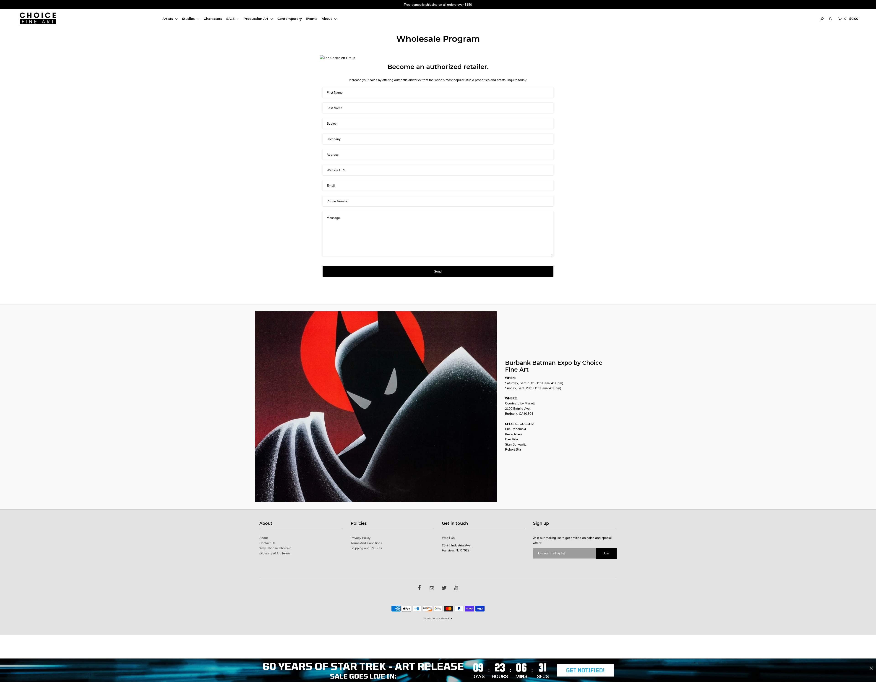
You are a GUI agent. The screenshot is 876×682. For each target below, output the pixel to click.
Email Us (448, 538)
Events (311, 19)
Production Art (256, 19)
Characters (213, 19)
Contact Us (267, 543)
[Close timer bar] (871, 668)
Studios (189, 19)
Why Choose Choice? (275, 548)
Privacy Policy (360, 538)
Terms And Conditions (366, 543)
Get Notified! (585, 670)
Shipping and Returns (366, 548)
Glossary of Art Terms (274, 553)
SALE (230, 19)
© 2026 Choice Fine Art (437, 618)
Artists (168, 19)
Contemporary (289, 19)
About (327, 19)
